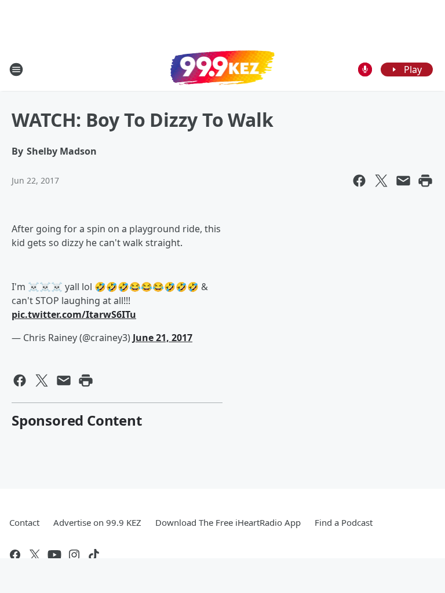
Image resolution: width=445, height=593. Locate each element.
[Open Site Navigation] (16, 69)
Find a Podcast (344, 522)
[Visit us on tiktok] (94, 555)
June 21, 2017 (162, 337)
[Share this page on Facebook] (359, 181)
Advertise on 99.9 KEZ (97, 522)
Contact (24, 522)
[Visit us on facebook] (15, 555)
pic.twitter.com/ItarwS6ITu (74, 314)
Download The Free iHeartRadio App (228, 522)
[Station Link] (222, 68)
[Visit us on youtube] (54, 555)
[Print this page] (425, 181)
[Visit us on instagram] (74, 555)
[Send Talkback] (365, 69)
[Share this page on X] (381, 181)
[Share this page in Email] (403, 181)
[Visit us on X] (35, 555)
